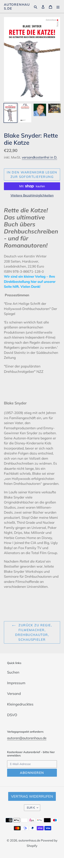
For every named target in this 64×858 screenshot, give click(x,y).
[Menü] (58, 6)
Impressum (16, 683)
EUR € (31, 807)
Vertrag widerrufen (32, 796)
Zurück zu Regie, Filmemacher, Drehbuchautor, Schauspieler (33, 632)
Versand (14, 693)
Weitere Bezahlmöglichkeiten (32, 195)
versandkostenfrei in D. (39, 157)
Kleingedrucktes (20, 704)
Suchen (13, 672)
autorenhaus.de (17, 6)
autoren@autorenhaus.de (26, 738)
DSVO (12, 715)
